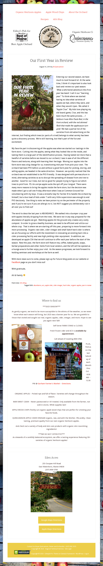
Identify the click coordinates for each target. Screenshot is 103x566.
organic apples (76, 285)
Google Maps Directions (51, 520)
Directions (66, 383)
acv (43, 285)
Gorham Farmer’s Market (49, 383)
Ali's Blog (23, 283)
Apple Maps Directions (51, 529)
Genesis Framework (68, 554)
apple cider (49, 285)
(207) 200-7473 (71, 546)
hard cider (66, 285)
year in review (86, 285)
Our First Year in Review (51, 60)
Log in (87, 554)
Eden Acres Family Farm (51, 36)
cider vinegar (57, 285)
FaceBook (16, 262)
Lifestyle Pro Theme (51, 554)
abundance (37, 285)
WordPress (79, 554)
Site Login (68, 549)
